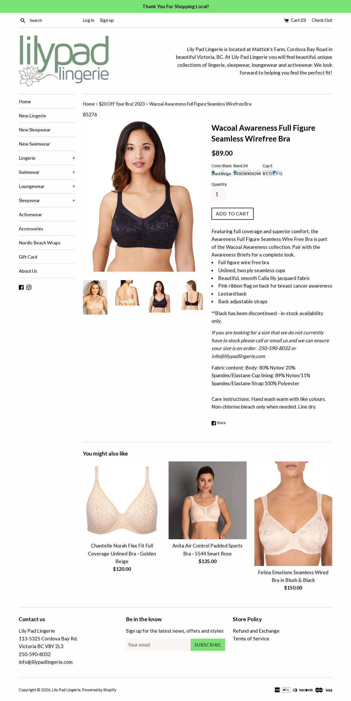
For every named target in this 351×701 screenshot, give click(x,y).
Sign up (107, 20)
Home (25, 101)
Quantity (219, 184)
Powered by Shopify (99, 689)
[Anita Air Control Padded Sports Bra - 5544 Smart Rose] (207, 500)
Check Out (322, 20)
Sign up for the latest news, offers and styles (175, 631)
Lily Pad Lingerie (66, 689)
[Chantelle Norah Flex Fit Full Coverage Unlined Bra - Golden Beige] (122, 500)
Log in (88, 20)
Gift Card (28, 257)
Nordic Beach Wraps (39, 242)
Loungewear (47, 186)
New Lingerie (32, 115)
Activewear (30, 214)
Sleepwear (47, 200)
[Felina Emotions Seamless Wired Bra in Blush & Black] (293, 513)
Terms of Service (251, 638)
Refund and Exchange (256, 631)
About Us (28, 271)
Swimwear (47, 172)
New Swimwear (34, 144)
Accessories (31, 228)
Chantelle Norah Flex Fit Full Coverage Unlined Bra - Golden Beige (122, 553)
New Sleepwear (35, 129)
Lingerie (47, 158)
